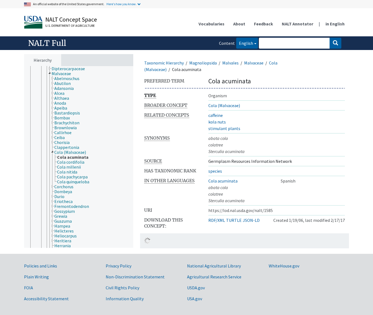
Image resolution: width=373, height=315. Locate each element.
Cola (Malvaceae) (224, 105)
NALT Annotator (297, 24)
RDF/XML (216, 220)
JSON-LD (251, 220)
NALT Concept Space (71, 19)
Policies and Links (40, 266)
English (244, 43)
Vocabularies (211, 24)
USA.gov (194, 298)
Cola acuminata (223, 181)
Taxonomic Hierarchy (164, 63)
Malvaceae (254, 63)
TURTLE (234, 220)
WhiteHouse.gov (284, 266)
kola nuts (217, 122)
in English (335, 24)
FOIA (28, 287)
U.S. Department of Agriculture (70, 25)
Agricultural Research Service (214, 276)
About (239, 24)
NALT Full (47, 43)
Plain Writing (36, 276)
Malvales (230, 63)
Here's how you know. (121, 4)
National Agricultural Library (214, 266)
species (215, 171)
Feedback (263, 24)
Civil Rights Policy (122, 287)
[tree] (78, 157)
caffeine (215, 115)
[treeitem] (70, 68)
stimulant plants (224, 128)
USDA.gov (196, 287)
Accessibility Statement (46, 298)
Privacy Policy (118, 266)
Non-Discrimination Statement (135, 276)
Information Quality (125, 298)
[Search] (335, 43)
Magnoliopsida (203, 63)
